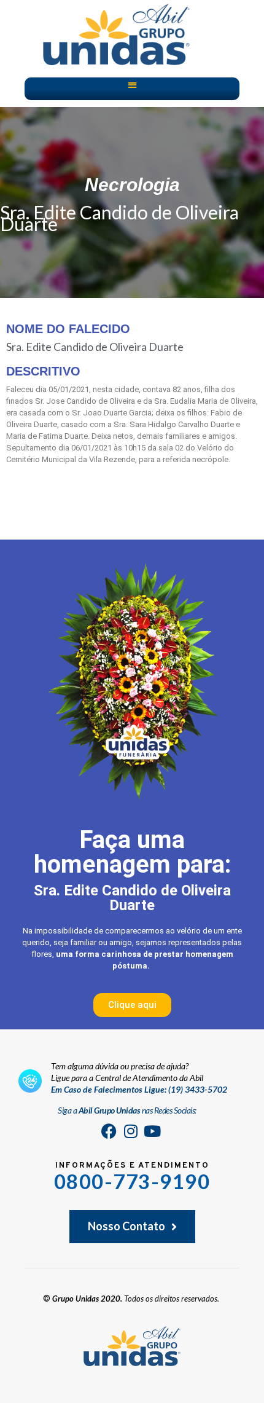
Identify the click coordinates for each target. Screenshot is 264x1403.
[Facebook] (109, 1131)
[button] (132, 84)
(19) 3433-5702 (197, 1089)
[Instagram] (131, 1131)
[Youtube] (152, 1131)
